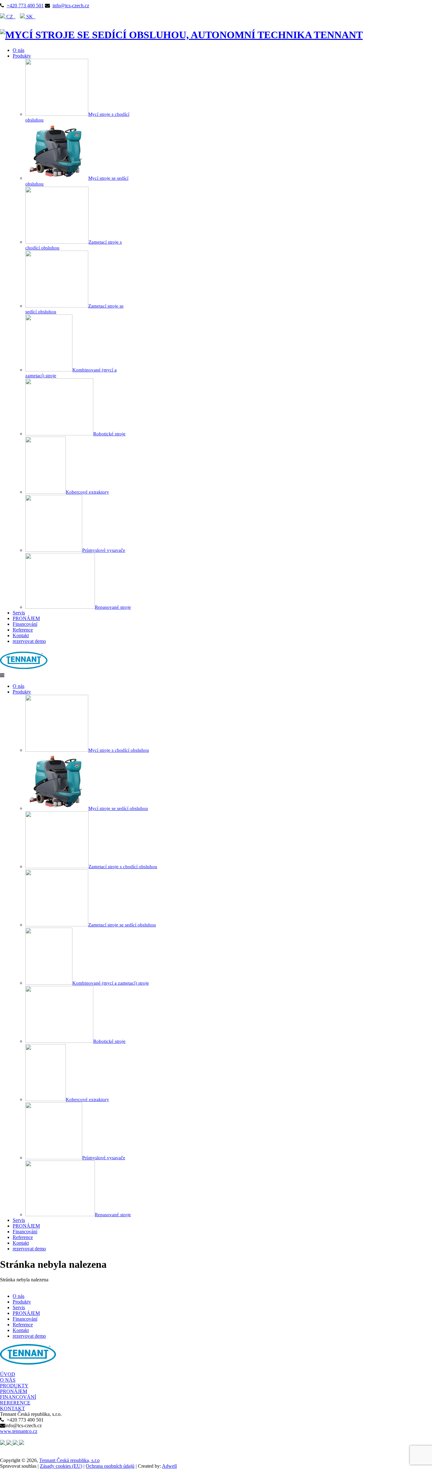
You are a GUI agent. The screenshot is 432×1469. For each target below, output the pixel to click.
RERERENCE (15, 1402)
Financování (25, 624)
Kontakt (21, 635)
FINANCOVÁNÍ (18, 1397)
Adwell (169, 1466)
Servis (19, 612)
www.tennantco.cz (18, 1431)
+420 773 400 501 (25, 5)
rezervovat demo (29, 641)
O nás (18, 50)
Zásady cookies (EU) (61, 1466)
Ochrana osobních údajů (110, 1466)
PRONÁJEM (26, 618)
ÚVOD (7, 1374)
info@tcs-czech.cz (70, 5)
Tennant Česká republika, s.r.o (69, 1460)
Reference (23, 629)
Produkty (22, 56)
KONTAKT (12, 1408)
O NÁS (7, 1380)
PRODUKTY (14, 1385)
